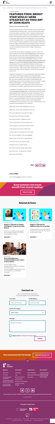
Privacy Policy (9, 418)
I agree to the (24, 335)
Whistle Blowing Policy (38, 420)
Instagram (33, 390)
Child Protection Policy (17, 420)
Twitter (36, 165)
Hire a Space (30, 377)
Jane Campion (30, 57)
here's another (37, 62)
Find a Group (18, 372)
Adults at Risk (26, 418)
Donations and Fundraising (21, 381)
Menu (51, 2)
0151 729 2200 (35, 295)
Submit (39, 338)
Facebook (40, 165)
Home (4, 7)
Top (27, 361)
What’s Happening (32, 372)
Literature (11, 11)
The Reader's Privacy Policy (28, 335)
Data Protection (17, 418)
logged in (18, 177)
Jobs (16, 375)
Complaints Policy (28, 420)
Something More (10, 7)
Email (43, 165)
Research (17, 11)
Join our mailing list (42, 355)
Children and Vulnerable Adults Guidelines (39, 418)
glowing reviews (28, 62)
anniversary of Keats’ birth (20, 91)
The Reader (6, 2)
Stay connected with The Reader (17, 355)
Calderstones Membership (33, 375)
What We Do (5, 372)
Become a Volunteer (20, 377)
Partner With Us (18, 379)
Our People (5, 375)
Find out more (27, 192)
